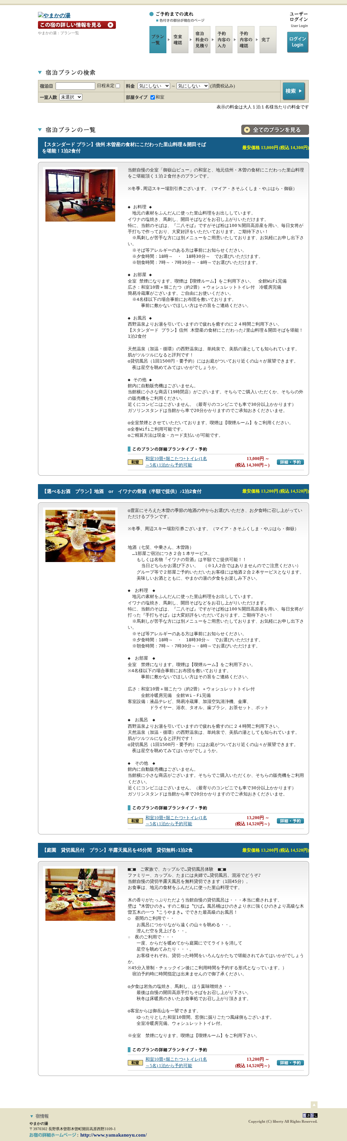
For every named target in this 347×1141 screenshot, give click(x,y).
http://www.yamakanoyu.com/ (113, 1135)
